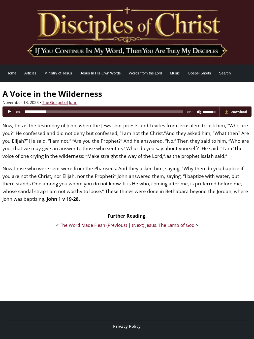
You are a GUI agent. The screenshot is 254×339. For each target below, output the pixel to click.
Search (225, 73)
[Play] (9, 111)
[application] (111, 112)
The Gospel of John (59, 102)
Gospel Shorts (199, 73)
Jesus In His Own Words (100, 73)
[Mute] (199, 111)
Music (175, 73)
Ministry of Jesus (58, 73)
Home (11, 73)
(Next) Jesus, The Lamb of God (163, 225)
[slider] (104, 111)
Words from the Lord (145, 73)
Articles (30, 73)
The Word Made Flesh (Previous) (93, 225)
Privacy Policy (127, 326)
